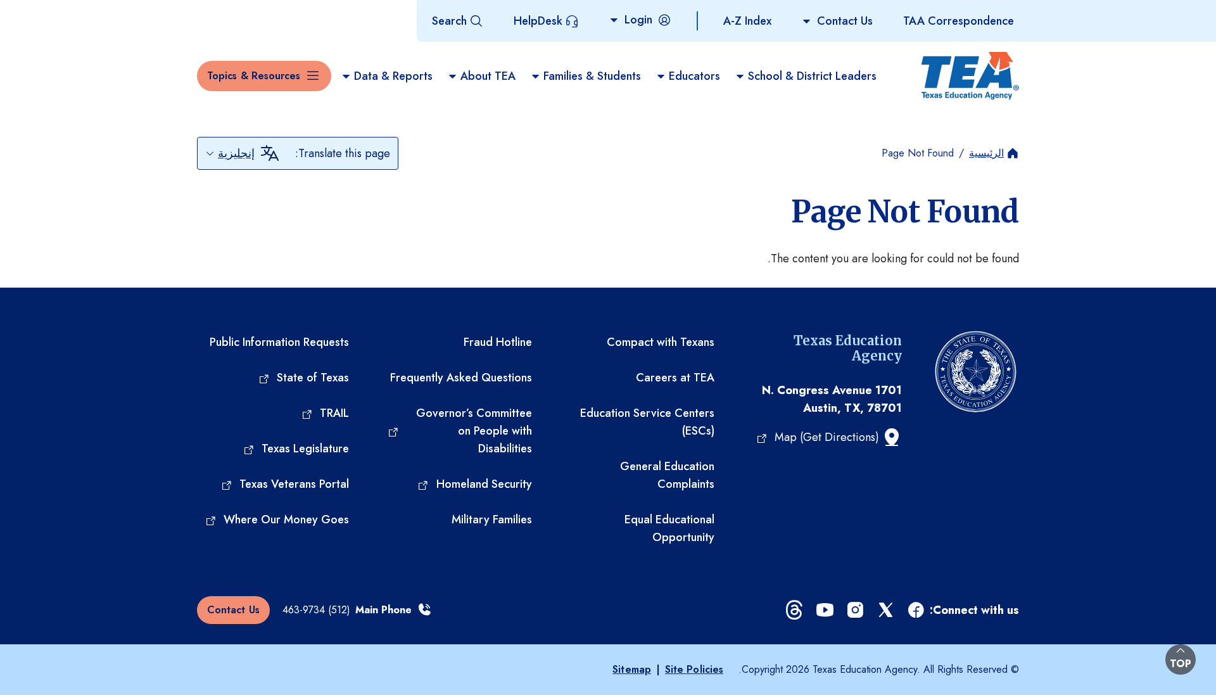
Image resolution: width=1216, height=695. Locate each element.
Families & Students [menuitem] (592, 76)
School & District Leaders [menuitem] (812, 76)
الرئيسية (986, 153)
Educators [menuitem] (694, 76)
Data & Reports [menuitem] (393, 76)
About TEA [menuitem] (488, 76)
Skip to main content (53, 12)
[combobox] (230, 153)
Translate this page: (342, 153)
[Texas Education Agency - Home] (970, 76)
